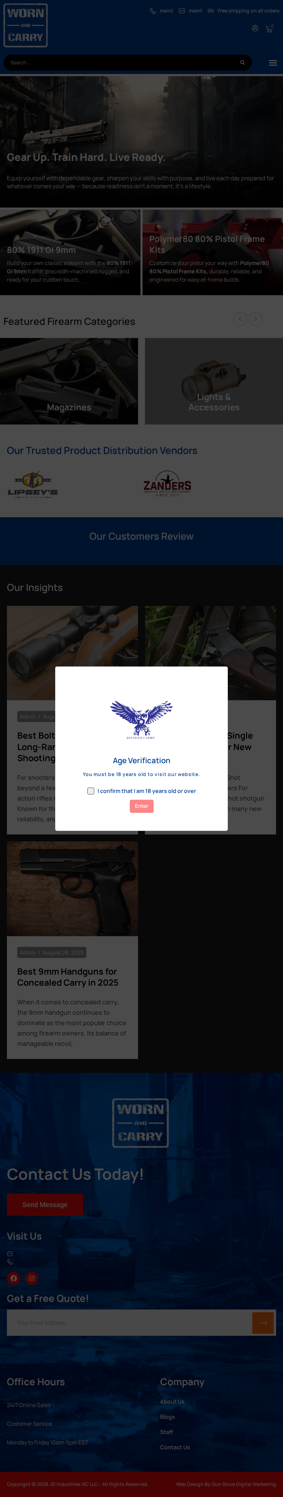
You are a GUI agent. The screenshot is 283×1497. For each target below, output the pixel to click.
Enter (141, 806)
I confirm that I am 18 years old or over (147, 790)
